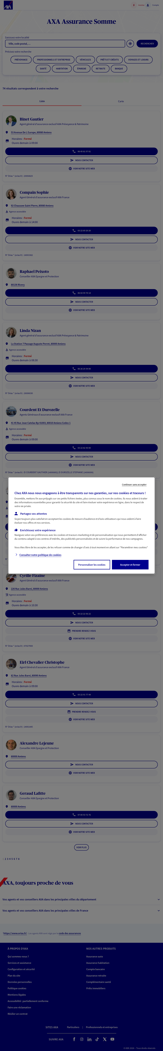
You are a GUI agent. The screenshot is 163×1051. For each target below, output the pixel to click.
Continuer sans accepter (134, 484)
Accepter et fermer (130, 564)
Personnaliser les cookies (91, 564)
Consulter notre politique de (40, 555)
